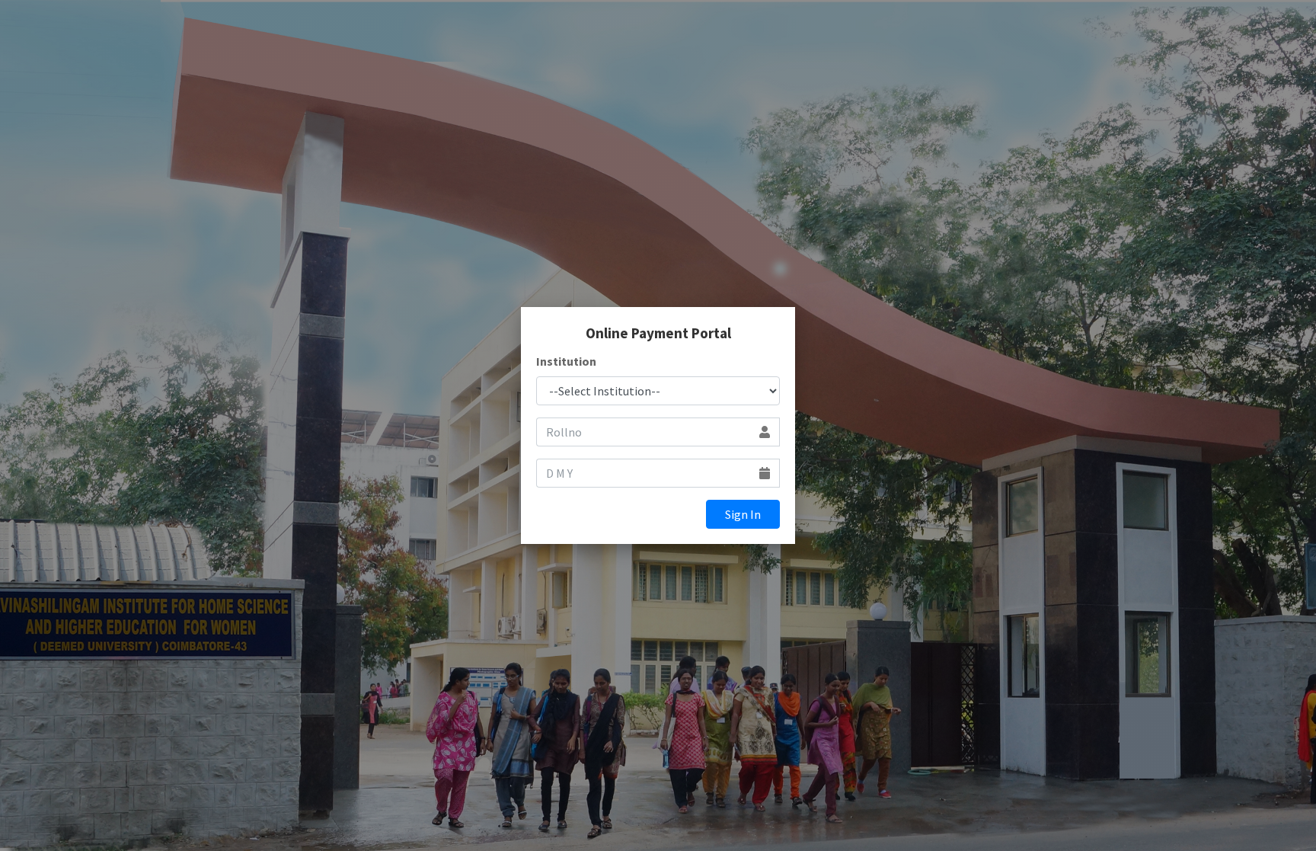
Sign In (743, 514)
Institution (566, 361)
